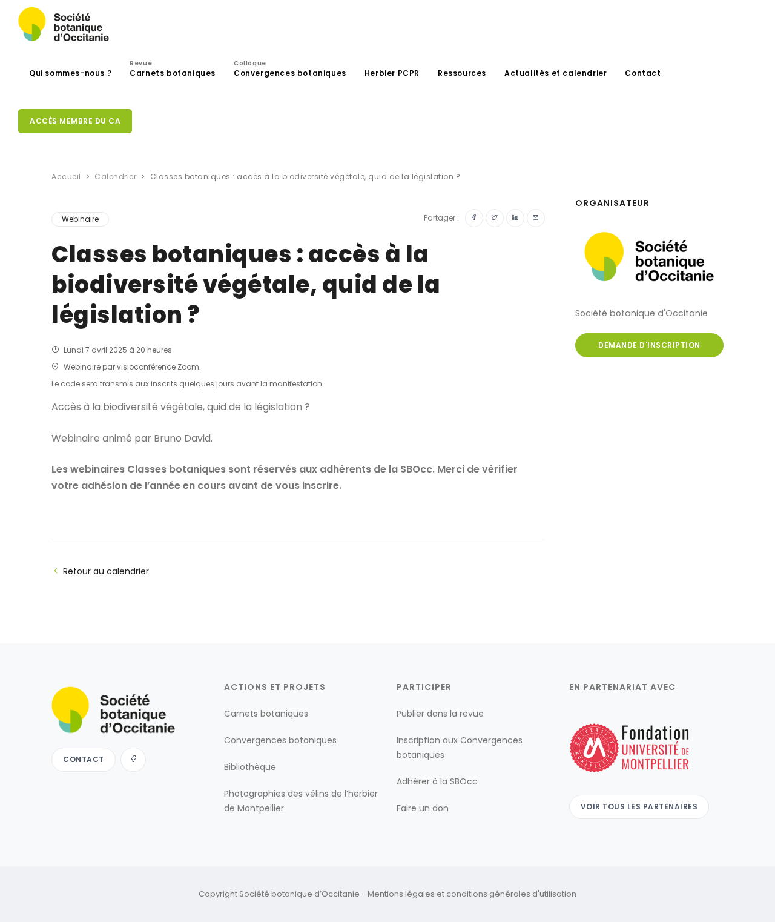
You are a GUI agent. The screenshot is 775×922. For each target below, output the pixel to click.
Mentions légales (401, 894)
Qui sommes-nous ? (70, 73)
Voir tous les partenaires (639, 806)
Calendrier (115, 176)
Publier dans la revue (440, 714)
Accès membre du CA (75, 121)
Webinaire (80, 219)
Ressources (462, 73)
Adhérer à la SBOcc (437, 781)
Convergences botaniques (290, 70)
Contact (643, 73)
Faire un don (423, 808)
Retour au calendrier (106, 571)
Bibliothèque (250, 767)
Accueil (66, 176)
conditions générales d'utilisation (511, 894)
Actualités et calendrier (555, 73)
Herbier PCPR (392, 73)
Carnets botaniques (173, 70)
